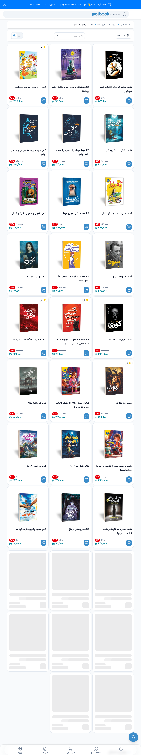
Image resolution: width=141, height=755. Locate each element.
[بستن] (4, 5)
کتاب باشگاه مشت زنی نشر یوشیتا (72, 655)
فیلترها (121, 35)
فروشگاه (113, 24)
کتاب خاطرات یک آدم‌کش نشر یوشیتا (27, 339)
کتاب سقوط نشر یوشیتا (120, 276)
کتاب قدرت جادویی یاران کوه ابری (30, 529)
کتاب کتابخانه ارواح (36, 403)
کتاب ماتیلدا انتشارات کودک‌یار (117, 213)
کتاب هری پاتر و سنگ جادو (118, 592)
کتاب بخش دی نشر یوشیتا (118, 150)
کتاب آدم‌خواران (124, 403)
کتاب (92, 24)
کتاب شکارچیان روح (79, 466)
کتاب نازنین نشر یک (36, 276)
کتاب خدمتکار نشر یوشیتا (76, 213)
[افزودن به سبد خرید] (129, 100)
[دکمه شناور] (133, 737)
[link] (125, 24)
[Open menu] (135, 14)
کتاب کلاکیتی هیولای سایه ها (31, 592)
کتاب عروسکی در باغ (79, 529)
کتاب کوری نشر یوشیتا (120, 339)
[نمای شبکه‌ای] (14, 35)
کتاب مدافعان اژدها (36, 466)
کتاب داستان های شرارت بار (118, 655)
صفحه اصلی (125, 24)
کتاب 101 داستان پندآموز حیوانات (30, 87)
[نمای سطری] (19, 35)
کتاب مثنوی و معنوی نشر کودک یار (29, 213)
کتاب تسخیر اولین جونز (77, 592)
